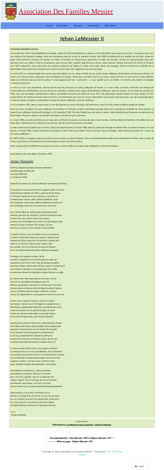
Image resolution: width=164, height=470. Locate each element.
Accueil (49, 25)
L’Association (61, 25)
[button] (68, 25)
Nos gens (78, 25)
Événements (93, 25)
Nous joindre (110, 25)
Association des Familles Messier (66, 11)
